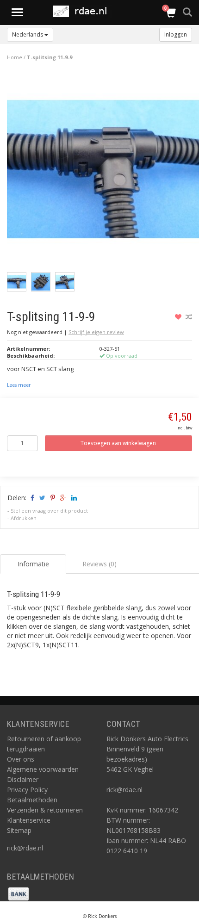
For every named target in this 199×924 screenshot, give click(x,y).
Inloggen (175, 34)
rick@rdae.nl (25, 847)
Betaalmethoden (32, 799)
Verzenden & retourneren (45, 810)
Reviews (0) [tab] (99, 563)
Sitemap (19, 830)
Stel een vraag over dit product (49, 510)
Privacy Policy (27, 789)
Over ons (20, 759)
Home (14, 57)
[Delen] (31, 497)
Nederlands (28, 34)
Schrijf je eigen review (96, 332)
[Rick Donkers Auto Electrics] (83, 11)
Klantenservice (28, 820)
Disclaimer (22, 779)
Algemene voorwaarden (43, 769)
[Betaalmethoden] (18, 893)
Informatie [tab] (33, 563)
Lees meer (19, 385)
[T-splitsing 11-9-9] (103, 171)
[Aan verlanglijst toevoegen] (179, 316)
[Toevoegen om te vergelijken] (189, 316)
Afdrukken (24, 518)
